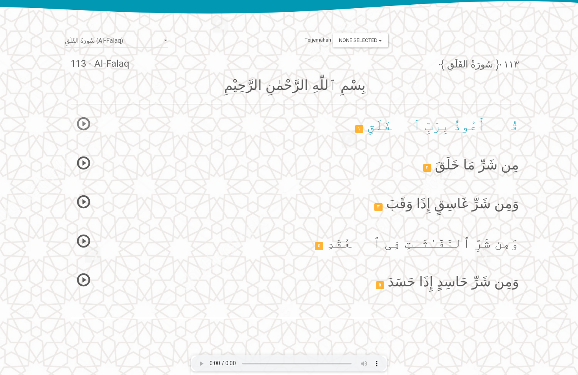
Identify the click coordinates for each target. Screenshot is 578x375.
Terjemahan (318, 40)
